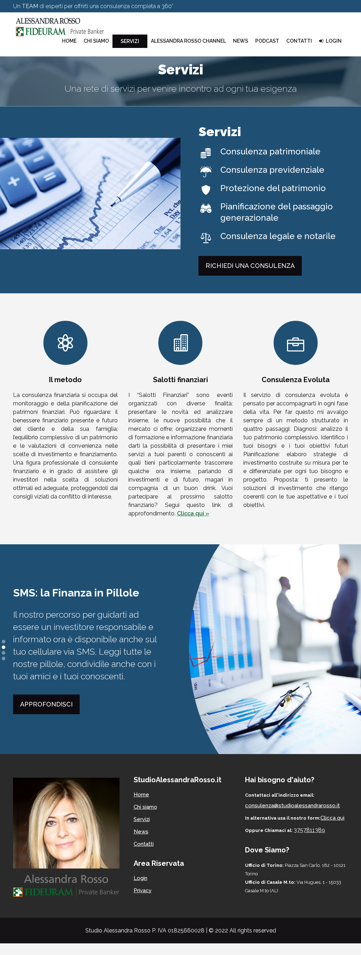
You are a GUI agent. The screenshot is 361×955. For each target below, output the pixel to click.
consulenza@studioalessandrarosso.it (233, 19)
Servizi (142, 819)
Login (140, 878)
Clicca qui (332, 818)
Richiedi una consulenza (250, 265)
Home (141, 794)
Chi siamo (145, 807)
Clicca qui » (193, 513)
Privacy (143, 890)
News (141, 831)
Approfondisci (46, 704)
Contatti (144, 844)
